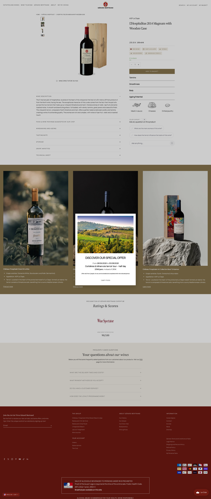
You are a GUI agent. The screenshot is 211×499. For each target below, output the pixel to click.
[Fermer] (132, 217)
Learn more (105, 280)
